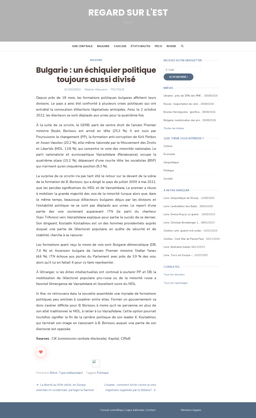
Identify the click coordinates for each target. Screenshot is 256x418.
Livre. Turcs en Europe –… (179, 255)
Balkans (103, 46)
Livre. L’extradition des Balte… (181, 206)
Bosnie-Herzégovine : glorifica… (182, 112)
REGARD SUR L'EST (128, 12)
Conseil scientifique (112, 410)
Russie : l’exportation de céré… (182, 104)
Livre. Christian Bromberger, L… (182, 222)
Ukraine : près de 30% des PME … (183, 95)
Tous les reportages (176, 283)
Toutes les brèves (174, 128)
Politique (103, 373)
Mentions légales (191, 410)
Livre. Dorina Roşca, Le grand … (182, 214)
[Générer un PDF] (96, 363)
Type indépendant (71, 373)
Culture (168, 146)
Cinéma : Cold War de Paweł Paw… (184, 239)
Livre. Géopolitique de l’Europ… (182, 198)
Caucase (120, 46)
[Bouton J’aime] (41, 352)
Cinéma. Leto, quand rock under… (183, 230)
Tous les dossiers (174, 274)
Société (168, 179)
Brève (54, 373)
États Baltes (140, 46)
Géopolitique (171, 162)
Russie (171, 46)
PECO (158, 46)
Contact (151, 410)
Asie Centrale (82, 46)
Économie (169, 154)
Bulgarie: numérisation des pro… (183, 120)
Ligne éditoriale (135, 410)
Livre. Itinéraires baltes (177, 247)
